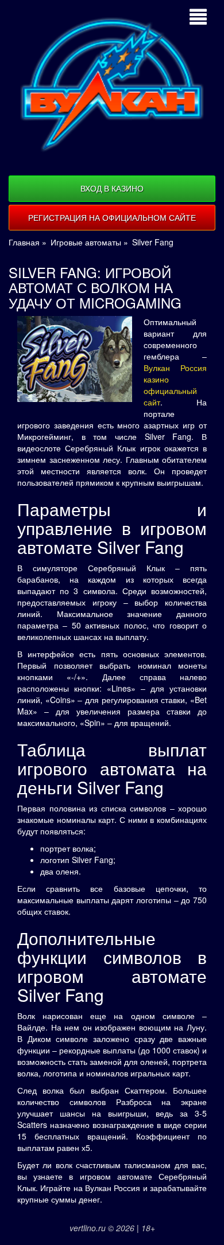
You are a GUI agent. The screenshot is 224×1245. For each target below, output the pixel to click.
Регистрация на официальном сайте (112, 217)
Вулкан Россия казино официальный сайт (175, 385)
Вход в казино (112, 188)
